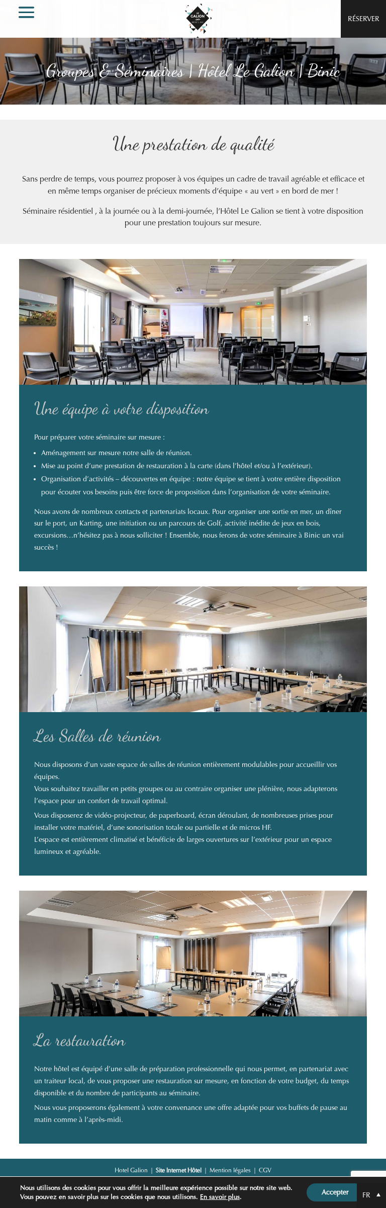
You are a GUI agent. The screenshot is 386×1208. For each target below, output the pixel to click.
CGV (265, 1170)
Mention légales (230, 1170)
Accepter (335, 1192)
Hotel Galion (131, 1170)
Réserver (363, 19)
